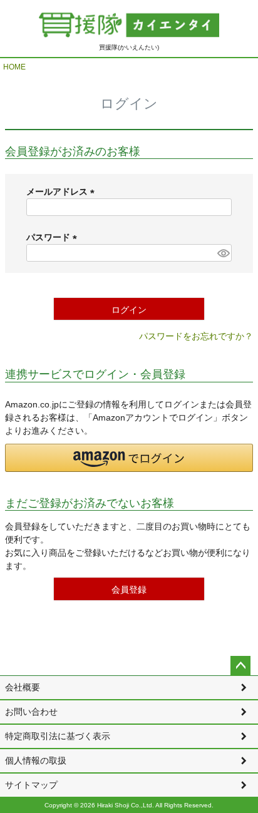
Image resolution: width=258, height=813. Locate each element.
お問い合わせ (31, 712)
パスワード (53, 237)
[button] (129, 458)
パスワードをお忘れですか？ (196, 336)
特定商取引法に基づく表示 (57, 736)
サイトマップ (31, 785)
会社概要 (22, 687)
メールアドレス (62, 192)
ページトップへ (240, 666)
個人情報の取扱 (35, 760)
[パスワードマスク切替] (222, 253)
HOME (14, 67)
